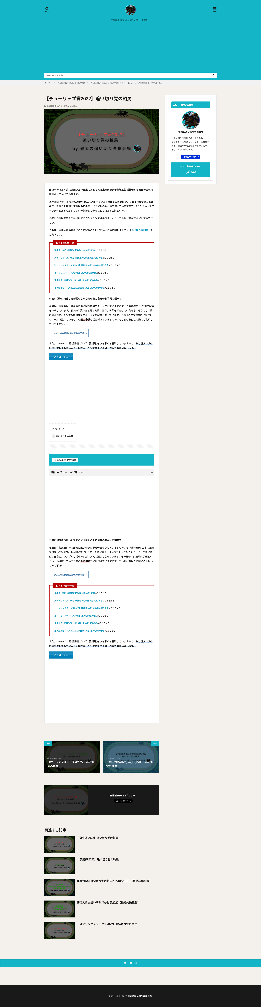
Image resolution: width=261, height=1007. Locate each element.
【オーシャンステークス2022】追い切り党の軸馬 (75, 273)
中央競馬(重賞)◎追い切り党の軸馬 (71, 83)
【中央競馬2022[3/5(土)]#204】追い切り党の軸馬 (75, 280)
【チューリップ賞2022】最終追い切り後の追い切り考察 (78, 258)
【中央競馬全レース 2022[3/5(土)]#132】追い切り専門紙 (78, 288)
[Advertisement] (130, 50)
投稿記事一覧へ (190, 157)
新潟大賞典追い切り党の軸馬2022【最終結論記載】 (108, 902)
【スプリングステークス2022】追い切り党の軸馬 (107, 924)
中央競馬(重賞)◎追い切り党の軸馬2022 (106, 83)
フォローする (61, 356)
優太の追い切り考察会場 (140, 996)
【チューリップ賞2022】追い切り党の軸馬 (144, 83)
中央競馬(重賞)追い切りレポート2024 (129, 20)
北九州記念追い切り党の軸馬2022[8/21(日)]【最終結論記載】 (114, 881)
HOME (50, 83)
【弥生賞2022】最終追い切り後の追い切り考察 (74, 250)
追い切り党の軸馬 (63, 436)
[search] (214, 75)
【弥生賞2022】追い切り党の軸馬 (97, 837)
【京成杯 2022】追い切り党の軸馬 (98, 859)
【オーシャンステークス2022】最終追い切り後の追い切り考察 (80, 265)
